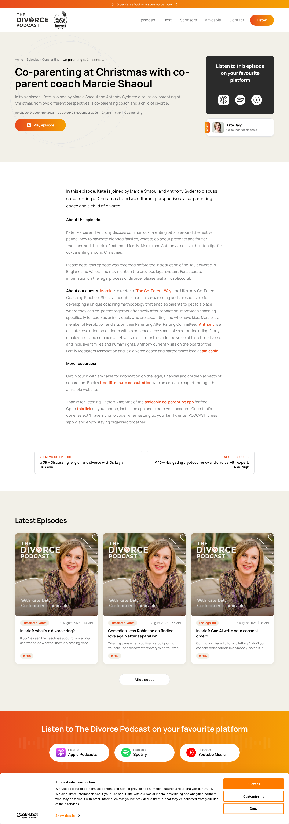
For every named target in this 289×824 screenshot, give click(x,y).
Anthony (207, 324)
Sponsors (188, 19)
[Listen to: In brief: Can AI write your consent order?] (232, 598)
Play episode (44, 125)
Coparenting (50, 59)
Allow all (253, 784)
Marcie (106, 290)
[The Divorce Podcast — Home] (42, 20)
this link (83, 408)
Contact (237, 19)
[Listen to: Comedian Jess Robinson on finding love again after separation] (144, 598)
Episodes (147, 19)
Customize (251, 796)
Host (167, 19)
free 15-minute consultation (125, 382)
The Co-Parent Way (153, 290)
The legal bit (207, 623)
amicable (213, 19)
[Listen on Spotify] (240, 100)
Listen (262, 20)
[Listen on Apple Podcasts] (223, 100)
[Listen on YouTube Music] (256, 100)
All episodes (144, 679)
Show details (65, 815)
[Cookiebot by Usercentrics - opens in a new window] (27, 816)
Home (19, 59)
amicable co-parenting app (169, 401)
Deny (253, 808)
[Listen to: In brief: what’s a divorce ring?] (56, 598)
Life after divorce (35, 623)
